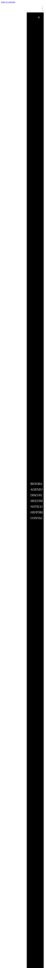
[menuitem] (45, 8)
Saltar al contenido (8, 2)
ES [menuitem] (45, 10)
